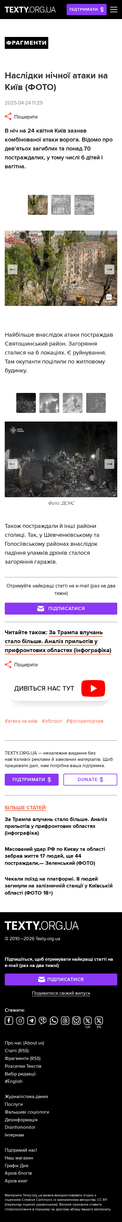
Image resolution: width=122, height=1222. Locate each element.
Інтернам (14, 1135)
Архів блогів (18, 1173)
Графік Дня (16, 1166)
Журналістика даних (26, 1097)
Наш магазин (19, 1158)
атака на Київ (22, 721)
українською (46, 1204)
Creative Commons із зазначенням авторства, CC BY (64, 1200)
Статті (11, 1051)
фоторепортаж (86, 721)
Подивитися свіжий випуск (61, 993)
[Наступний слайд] (109, 269)
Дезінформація (21, 1120)
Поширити (25, 117)
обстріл (53, 721)
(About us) (33, 1043)
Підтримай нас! (21, 1150)
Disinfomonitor (20, 1127)
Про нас (13, 1043)
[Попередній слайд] (12, 269)
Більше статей (25, 807)
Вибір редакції (20, 1074)
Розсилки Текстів (23, 1066)
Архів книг (16, 1181)
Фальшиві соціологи (27, 1112)
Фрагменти (17, 1058)
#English (14, 1081)
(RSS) (23, 1051)
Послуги (14, 1104)
